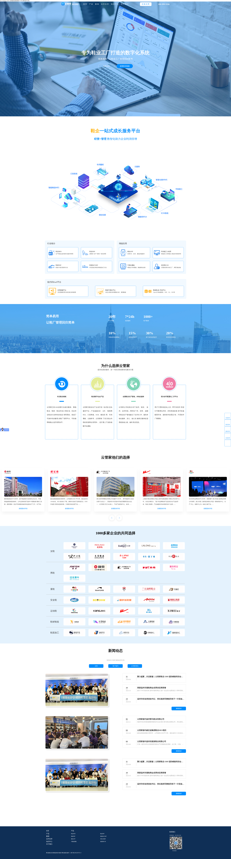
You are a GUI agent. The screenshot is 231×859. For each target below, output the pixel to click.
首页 (85, 4)
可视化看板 (74, 841)
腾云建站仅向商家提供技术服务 (53, 852)
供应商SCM (103, 841)
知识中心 (115, 4)
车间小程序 (103, 839)
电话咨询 (228, 424)
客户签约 (115, 666)
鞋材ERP (73, 836)
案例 (97, 4)
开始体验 (117, 818)
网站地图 (64, 852)
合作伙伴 (105, 4)
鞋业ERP (102, 833)
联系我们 (172, 832)
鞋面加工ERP (103, 836)
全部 (96, 666)
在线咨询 (228, 417)
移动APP (73, 839)
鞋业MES (73, 833)
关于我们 (125, 4)
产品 (91, 4)
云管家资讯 (134, 666)
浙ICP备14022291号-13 (76, 852)
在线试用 (228, 438)
